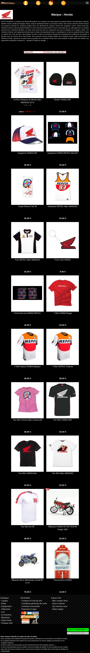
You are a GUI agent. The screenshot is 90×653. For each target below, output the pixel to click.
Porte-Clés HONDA (63, 260)
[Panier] (51, 3)
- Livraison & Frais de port (31, 601)
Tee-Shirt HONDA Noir (27, 473)
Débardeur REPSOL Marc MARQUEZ (63, 206)
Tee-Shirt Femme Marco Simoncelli (27, 420)
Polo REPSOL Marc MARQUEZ (27, 260)
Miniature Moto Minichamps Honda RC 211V (27, 581)
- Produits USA (6, 623)
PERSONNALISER (78, 633)
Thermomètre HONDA (62, 580)
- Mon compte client (59, 601)
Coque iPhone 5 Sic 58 (27, 206)
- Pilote (3, 604)
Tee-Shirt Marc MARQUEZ (62, 473)
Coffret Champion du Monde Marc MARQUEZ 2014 (27, 101)
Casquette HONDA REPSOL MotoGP (62, 153)
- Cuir (2, 612)
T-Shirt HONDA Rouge (63, 313)
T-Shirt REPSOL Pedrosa (62, 366)
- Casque (4, 601)
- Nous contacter (58, 604)
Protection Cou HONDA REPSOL (27, 313)
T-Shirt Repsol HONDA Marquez (27, 366)
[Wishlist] (38, 3)
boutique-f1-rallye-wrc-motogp (36, 40)
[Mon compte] (25, 3)
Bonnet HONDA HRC (62, 100)
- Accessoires (5, 615)
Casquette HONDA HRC (27, 153)
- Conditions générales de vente (34, 604)
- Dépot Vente (6, 620)
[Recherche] (63, 3)
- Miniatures (5, 618)
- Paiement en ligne (29, 609)
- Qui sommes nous (59, 606)
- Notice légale (57, 609)
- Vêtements (5, 609)
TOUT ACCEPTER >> (78, 630)
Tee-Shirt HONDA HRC (62, 420)
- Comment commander (30, 606)
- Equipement (5, 606)
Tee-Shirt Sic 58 (27, 527)
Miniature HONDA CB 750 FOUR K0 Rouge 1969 (62, 528)
